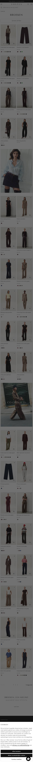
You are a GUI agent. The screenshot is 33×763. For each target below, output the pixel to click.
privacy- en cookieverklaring (21, 745)
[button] (28, 759)
